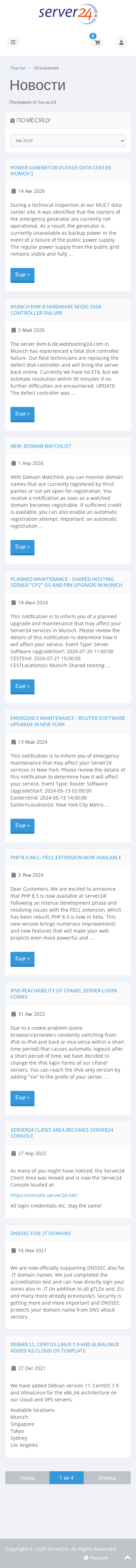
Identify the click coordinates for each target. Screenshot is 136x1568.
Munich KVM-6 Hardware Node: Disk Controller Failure (55, 309)
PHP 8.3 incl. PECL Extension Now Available (65, 857)
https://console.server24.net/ (44, 1195)
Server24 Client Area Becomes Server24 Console (61, 1132)
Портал (17, 68)
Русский (98, 1557)
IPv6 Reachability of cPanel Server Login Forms (63, 993)
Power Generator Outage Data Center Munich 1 (60, 170)
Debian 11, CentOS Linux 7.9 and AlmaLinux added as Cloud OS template (64, 1347)
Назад (27, 1477)
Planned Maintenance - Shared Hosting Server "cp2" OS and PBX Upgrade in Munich (66, 582)
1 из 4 (66, 1477)
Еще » (22, 274)
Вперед (107, 1477)
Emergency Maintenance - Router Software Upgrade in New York (67, 721)
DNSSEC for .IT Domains (40, 1233)
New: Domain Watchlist (41, 445)
